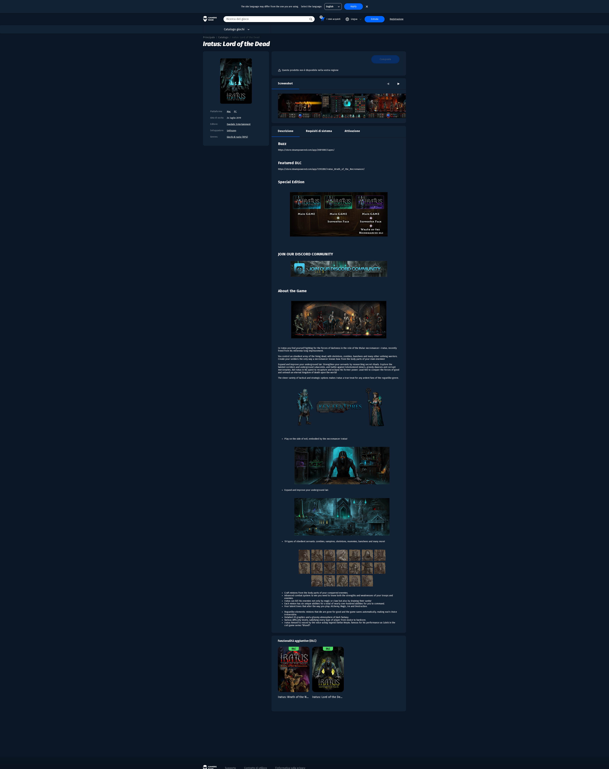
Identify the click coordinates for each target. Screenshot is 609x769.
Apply (353, 6)
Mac (229, 111)
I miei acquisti (330, 18)
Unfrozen (231, 130)
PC (235, 111)
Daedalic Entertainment (238, 124)
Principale (209, 37)
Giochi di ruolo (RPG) (237, 137)
